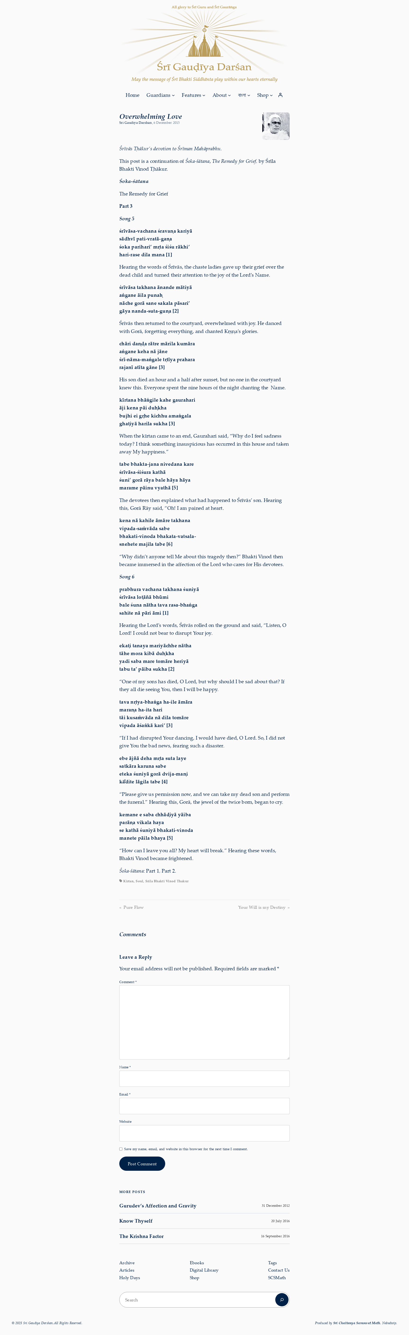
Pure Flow (134, 907)
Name (125, 1067)
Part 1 (152, 870)
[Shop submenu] (271, 94)
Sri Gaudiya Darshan (135, 122)
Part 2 (168, 870)
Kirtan (128, 881)
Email (124, 1094)
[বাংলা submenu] (248, 94)
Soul (139, 881)
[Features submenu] (203, 94)
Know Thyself (135, 1220)
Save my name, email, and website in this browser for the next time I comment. (186, 1149)
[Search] (282, 1299)
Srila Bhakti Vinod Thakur (166, 881)
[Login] (280, 95)
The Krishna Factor (141, 1236)
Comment (128, 982)
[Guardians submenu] (173, 94)
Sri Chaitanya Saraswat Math (356, 1323)
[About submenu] (229, 94)
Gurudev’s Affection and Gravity (157, 1205)
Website (125, 1121)
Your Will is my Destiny (261, 907)
